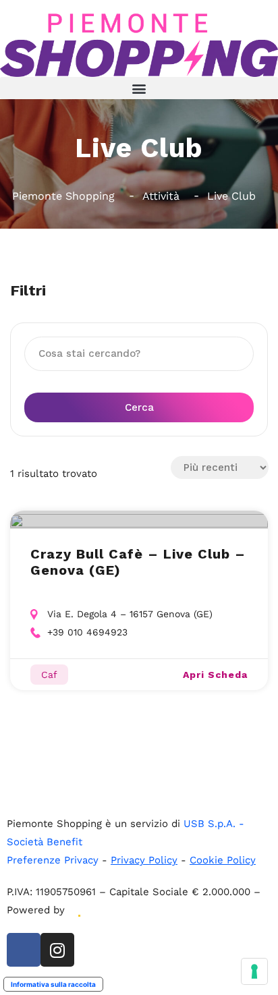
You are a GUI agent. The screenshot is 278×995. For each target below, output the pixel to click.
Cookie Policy (223, 860)
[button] (139, 88)
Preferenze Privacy (53, 860)
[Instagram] (57, 950)
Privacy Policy (144, 860)
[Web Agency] (78, 910)
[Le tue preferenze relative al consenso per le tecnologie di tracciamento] (254, 971)
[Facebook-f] (23, 950)
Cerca (139, 407)
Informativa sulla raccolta (53, 984)
